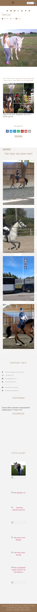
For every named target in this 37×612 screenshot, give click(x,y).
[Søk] (35, 3)
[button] (13, 2)
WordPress (13, 608)
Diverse (19, 18)
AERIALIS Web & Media (22, 610)
